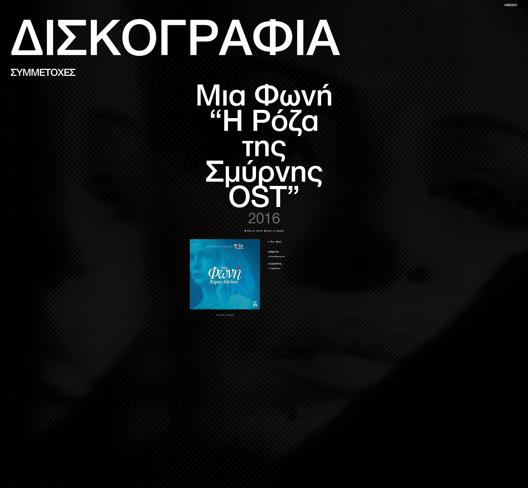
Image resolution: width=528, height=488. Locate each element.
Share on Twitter (254, 231)
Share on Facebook (275, 231)
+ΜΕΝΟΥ (510, 5)
